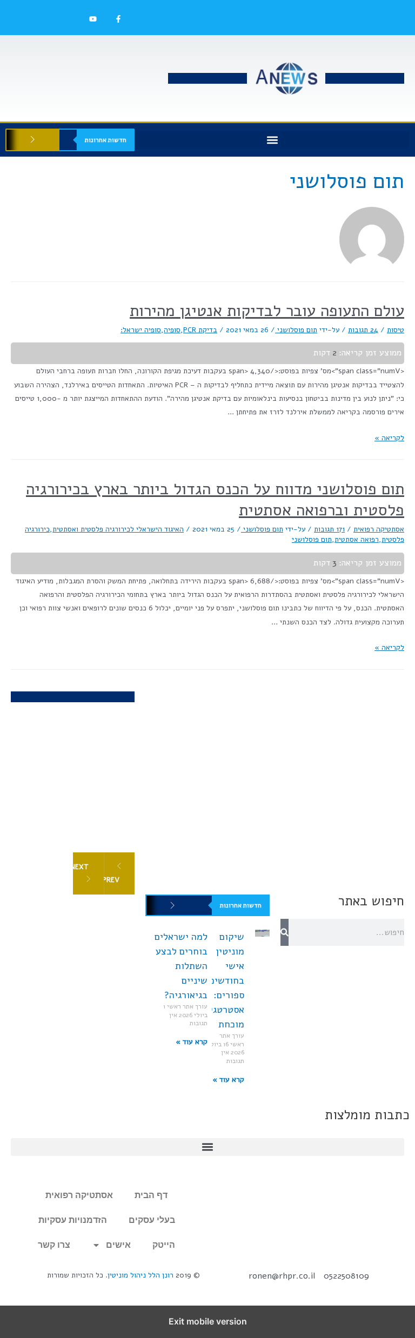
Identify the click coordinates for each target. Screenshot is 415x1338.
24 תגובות (363, 330)
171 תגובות (329, 529)
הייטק (163, 1245)
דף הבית (151, 1195)
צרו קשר (54, 1245)
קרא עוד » (228, 1079)
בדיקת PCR (200, 330)
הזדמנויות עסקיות (72, 1220)
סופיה (172, 330)
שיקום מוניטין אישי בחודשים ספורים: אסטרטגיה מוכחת (224, 980)
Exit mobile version (208, 1321)
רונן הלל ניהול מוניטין (140, 1275)
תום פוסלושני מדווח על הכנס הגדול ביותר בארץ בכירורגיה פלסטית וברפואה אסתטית (215, 499)
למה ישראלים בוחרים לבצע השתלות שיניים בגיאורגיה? (181, 965)
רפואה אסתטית (356, 539)
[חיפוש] (284, 932)
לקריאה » (389, 438)
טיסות (395, 330)
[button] (272, 140)
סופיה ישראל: (141, 330)
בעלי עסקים (152, 1220)
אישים (118, 1245)
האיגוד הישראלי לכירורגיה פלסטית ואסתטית (118, 529)
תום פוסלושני (312, 539)
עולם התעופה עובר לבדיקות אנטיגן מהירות (267, 311)
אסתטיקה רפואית (378, 529)
